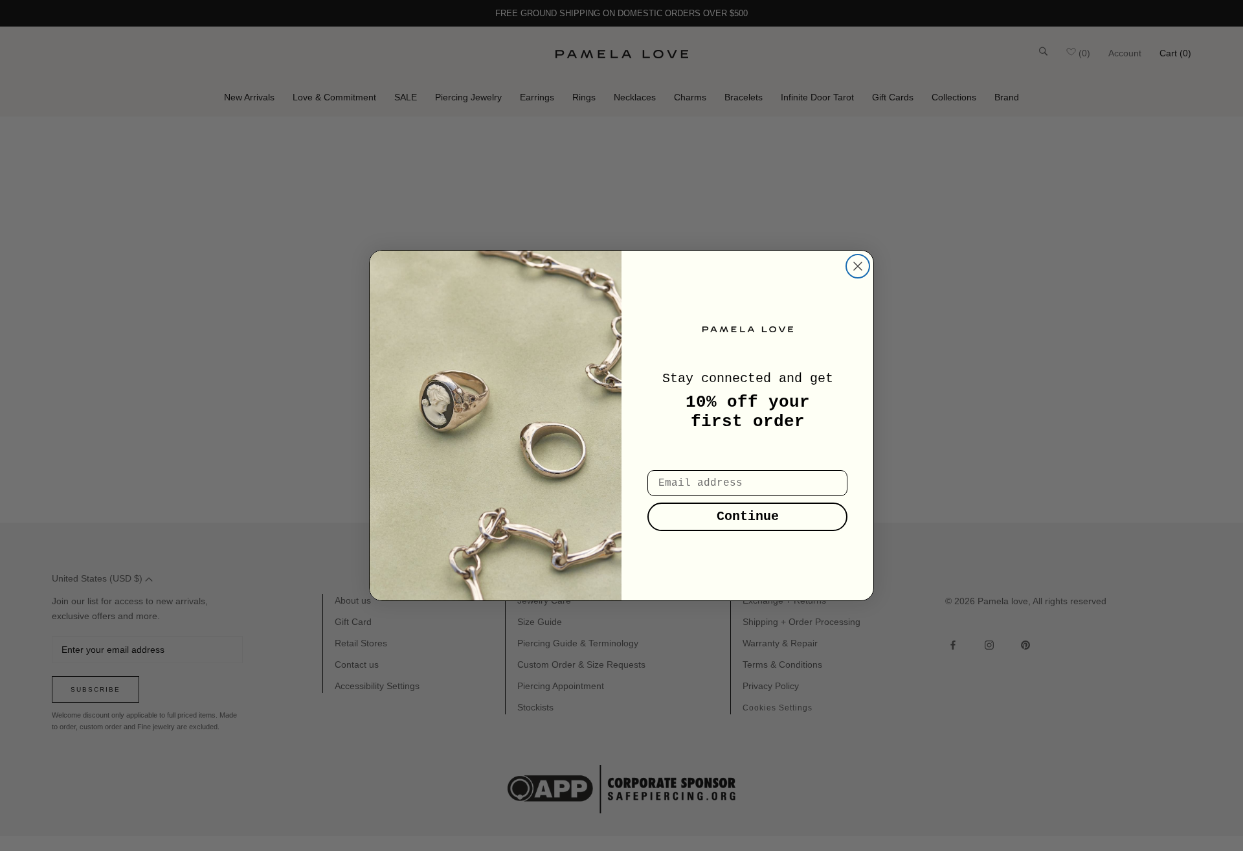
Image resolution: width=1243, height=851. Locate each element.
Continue (748, 516)
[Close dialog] (858, 266)
